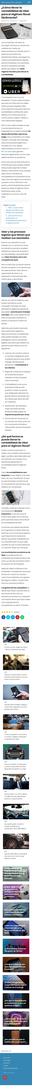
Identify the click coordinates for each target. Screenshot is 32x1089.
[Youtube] (5, 1077)
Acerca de (6, 1058)
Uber (15, 97)
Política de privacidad (10, 1068)
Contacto (6, 1063)
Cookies (5, 1066)
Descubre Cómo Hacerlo (11, 2)
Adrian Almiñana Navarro (12, 21)
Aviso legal (6, 1060)
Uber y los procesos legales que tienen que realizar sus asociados (14, 210)
